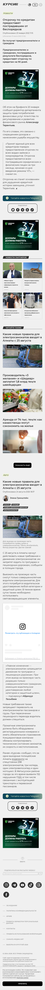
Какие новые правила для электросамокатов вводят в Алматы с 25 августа (22, 337)
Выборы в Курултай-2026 (17, 945)
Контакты (10, 929)
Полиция (15, 505)
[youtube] (22, 885)
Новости (8, 13)
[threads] (39, 885)
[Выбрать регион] (29, 4)
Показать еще (22, 465)
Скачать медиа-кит (15, 939)
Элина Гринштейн (19, 498)
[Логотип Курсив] (10, 4)
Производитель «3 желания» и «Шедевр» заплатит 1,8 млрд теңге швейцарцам (19, 380)
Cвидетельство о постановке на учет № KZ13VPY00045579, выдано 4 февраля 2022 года (19, 966)
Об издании (11, 905)
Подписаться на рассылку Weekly (19, 870)
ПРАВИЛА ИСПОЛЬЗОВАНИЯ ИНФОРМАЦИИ (24, 934)
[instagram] (6, 885)
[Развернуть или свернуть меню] (40, 4)
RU (35, 5)
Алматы (7, 505)
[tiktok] (30, 885)
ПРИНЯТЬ (22, 984)
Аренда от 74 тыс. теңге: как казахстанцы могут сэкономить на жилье (22, 423)
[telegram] (14, 885)
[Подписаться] (40, 873)
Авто (5, 475)
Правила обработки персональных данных (22, 922)
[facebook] (6, 894)
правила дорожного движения (15, 507)
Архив (9, 916)
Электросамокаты (11, 510)
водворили (18, 759)
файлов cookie (22, 978)
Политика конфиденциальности (21, 911)
